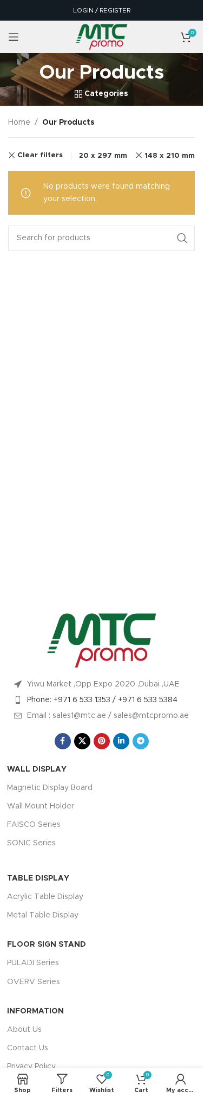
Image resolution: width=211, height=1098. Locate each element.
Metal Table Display (42, 915)
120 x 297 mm (101, 155)
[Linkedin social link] (121, 741)
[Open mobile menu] (13, 37)
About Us (24, 1029)
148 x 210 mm (169, 155)
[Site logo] (101, 37)
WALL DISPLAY (37, 769)
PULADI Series (33, 963)
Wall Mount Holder (40, 806)
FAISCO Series (34, 825)
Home (19, 122)
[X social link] (82, 741)
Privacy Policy (31, 1066)
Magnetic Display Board (50, 788)
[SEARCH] (182, 238)
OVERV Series (33, 982)
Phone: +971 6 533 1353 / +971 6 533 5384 (102, 700)
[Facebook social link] (63, 741)
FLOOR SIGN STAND (46, 944)
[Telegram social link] (141, 741)
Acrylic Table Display (45, 897)
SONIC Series (31, 843)
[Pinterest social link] (102, 741)
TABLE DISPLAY (38, 878)
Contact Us (27, 1048)
